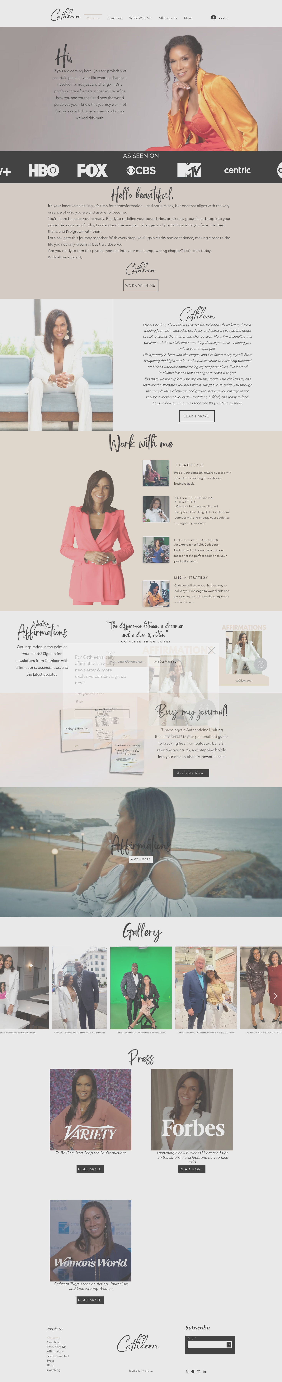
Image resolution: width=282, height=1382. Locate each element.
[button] (211, 650)
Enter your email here (89, 694)
